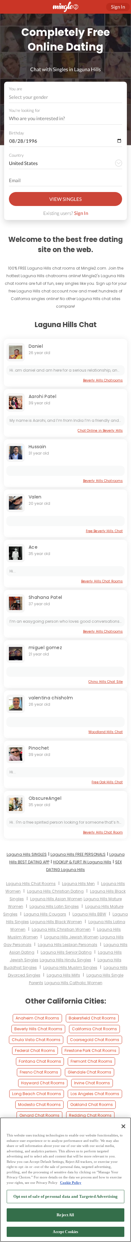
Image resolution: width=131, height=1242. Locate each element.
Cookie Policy (70, 1182)
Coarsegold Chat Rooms (94, 1039)
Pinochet (39, 748)
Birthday (16, 132)
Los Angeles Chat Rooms (95, 1093)
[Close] (123, 1126)
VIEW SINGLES (65, 199)
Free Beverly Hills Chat (104, 531)
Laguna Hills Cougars (45, 914)
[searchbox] (61, 118)
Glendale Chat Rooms (89, 1072)
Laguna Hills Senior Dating (66, 952)
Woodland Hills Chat (105, 732)
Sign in (118, 7)
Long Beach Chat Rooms (36, 1093)
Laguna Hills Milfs (63, 975)
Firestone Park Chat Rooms (90, 1050)
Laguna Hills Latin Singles (54, 906)
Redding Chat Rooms (90, 1115)
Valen (35, 497)
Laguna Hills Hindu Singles (65, 960)
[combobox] (65, 97)
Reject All (65, 1214)
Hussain (37, 446)
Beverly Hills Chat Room (103, 832)
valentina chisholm (51, 698)
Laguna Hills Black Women (56, 921)
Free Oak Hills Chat (107, 782)
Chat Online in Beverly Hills (100, 430)
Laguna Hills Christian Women (61, 929)
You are (15, 88)
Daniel (36, 346)
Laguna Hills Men (78, 883)
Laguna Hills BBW (89, 914)
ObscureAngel (45, 798)
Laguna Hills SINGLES (27, 854)
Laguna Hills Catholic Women (73, 982)
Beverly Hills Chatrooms (103, 380)
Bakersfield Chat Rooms (92, 1018)
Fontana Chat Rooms (40, 1061)
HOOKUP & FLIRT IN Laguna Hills (82, 862)
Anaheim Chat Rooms (37, 1018)
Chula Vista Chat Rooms (36, 1039)
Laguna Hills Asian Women (56, 899)
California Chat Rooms (94, 1029)
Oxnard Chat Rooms (39, 1115)
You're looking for (24, 110)
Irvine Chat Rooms (92, 1083)
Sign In (81, 213)
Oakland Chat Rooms (91, 1104)
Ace (33, 547)
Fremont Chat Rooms (91, 1061)
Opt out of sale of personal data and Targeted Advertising (65, 1196)
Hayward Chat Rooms (43, 1083)
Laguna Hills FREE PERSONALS (78, 854)
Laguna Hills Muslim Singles (70, 967)
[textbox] (65, 97)
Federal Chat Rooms (35, 1050)
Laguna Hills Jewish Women (71, 937)
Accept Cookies (66, 1232)
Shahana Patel (45, 597)
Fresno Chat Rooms (39, 1072)
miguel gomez (45, 647)
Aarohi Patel (42, 396)
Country (16, 155)
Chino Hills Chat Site (105, 681)
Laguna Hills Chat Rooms (31, 883)
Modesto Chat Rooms (39, 1104)
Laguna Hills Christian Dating (55, 891)
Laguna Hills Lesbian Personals (67, 944)
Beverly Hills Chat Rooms (102, 581)
